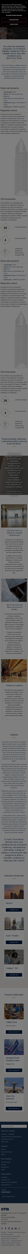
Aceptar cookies (14, 24)
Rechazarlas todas (13, 19)
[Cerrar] (26, 2)
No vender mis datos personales (14, 15)
